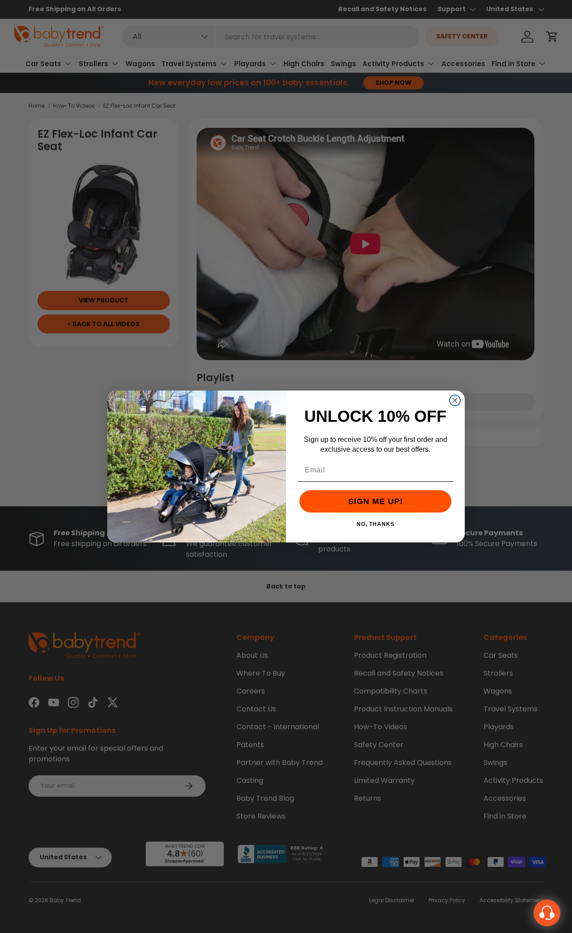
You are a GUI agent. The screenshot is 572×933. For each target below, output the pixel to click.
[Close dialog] (455, 400)
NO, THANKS (376, 523)
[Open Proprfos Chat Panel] (547, 912)
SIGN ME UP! (375, 501)
